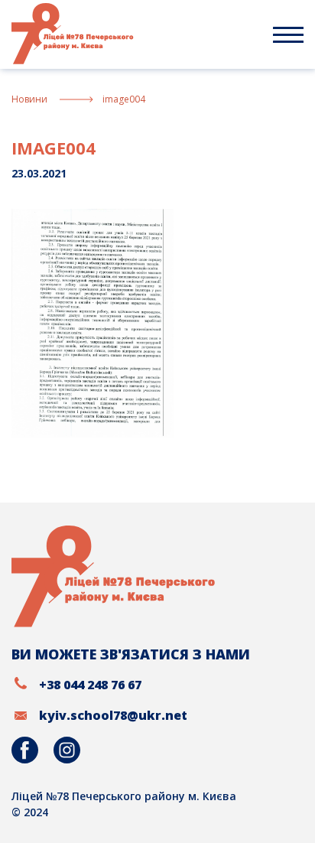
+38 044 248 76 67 (90, 684)
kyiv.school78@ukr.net (113, 715)
